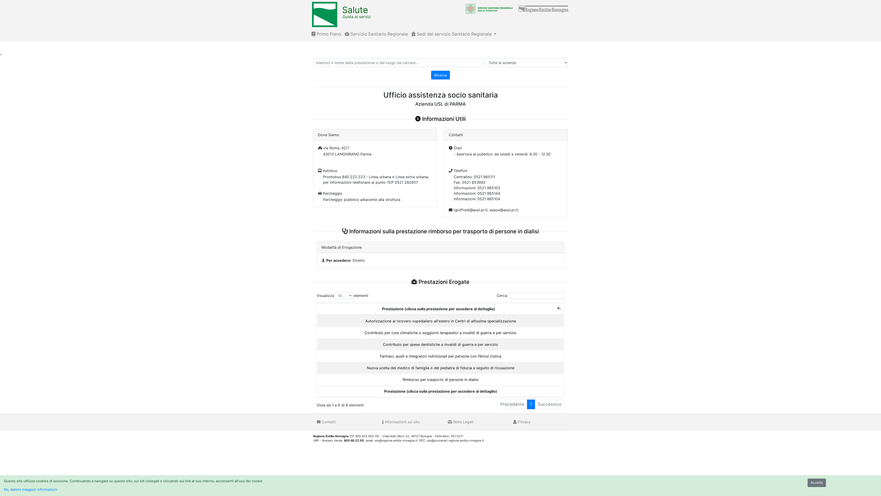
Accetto (817, 482)
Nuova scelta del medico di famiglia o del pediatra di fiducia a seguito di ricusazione (440, 368)
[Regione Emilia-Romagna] (544, 8)
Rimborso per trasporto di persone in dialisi (440, 379)
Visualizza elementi (342, 295)
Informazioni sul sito (402, 422)
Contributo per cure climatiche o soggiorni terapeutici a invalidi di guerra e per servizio (440, 332)
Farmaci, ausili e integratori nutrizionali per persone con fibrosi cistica (440, 356)
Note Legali (462, 422)
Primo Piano (328, 34)
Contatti (328, 422)
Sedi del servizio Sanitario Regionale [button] (454, 34)
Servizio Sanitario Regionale (378, 34)
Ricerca (440, 75)
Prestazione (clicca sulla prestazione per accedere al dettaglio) (438, 309)
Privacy (524, 422)
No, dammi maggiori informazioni (30, 489)
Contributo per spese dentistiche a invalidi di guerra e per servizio (440, 344)
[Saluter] (488, 8)
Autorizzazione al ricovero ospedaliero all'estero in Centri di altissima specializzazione (440, 321)
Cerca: (502, 295)
